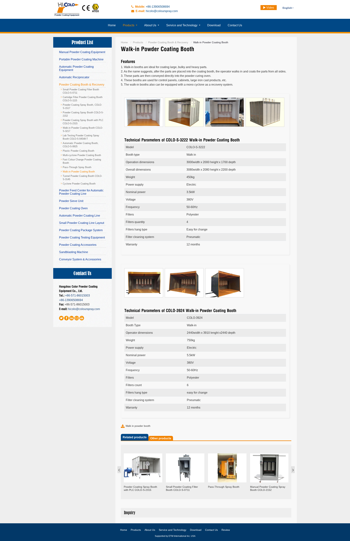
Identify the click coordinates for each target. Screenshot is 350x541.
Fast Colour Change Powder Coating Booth (82, 161)
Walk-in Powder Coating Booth (79, 171)
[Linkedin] (71, 318)
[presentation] (119, 469)
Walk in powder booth (138, 425)
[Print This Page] (81, 318)
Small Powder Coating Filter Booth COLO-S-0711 (81, 91)
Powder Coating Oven (73, 208)
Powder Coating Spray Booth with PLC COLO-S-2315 (83, 122)
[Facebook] (66, 318)
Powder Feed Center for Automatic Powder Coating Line (81, 192)
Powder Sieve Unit (71, 201)
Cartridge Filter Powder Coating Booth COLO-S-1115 (82, 99)
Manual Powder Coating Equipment (82, 52)
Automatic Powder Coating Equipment (76, 68)
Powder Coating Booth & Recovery (168, 42)
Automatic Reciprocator (74, 77)
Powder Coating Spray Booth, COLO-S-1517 (82, 106)
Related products (135, 437)
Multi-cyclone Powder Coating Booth (82, 155)
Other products (160, 438)
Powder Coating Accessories (77, 244)
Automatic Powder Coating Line (79, 215)
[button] (130, 25)
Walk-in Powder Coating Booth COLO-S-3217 (83, 129)
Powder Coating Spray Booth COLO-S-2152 (83, 114)
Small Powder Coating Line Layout (81, 222)
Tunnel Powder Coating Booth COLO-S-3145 (82, 178)
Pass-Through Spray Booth (77, 167)
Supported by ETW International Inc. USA (175, 536)
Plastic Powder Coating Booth (78, 151)
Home (124, 42)
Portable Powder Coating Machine (81, 59)
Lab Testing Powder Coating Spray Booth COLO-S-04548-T (81, 137)
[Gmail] (76, 318)
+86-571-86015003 (77, 295)
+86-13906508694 (158, 6)
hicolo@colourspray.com (162, 11)
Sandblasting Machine (73, 252)
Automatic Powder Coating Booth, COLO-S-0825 (80, 145)
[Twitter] (61, 318)
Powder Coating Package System (81, 230)
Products (138, 42)
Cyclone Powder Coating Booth (79, 183)
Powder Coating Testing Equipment (82, 237)
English (287, 7)
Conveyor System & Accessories (80, 259)
